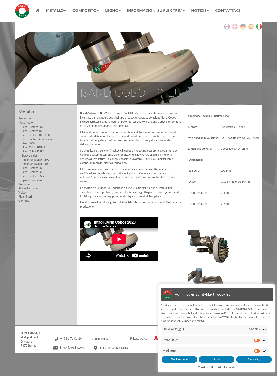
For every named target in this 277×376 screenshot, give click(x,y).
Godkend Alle (179, 359)
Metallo (55, 11)
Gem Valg (254, 359)
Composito (84, 11)
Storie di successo (29, 188)
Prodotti (23, 118)
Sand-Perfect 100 (33, 131)
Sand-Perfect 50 (32, 172)
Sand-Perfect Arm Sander (37, 139)
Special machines (32, 180)
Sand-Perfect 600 (33, 127)
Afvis (216, 359)
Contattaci (227, 11)
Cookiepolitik (205, 367)
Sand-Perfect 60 (32, 168)
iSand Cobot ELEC (33, 151)
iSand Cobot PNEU (33, 147)
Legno (111, 11)
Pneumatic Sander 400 (36, 163)
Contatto (23, 200)
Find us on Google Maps (113, 347)
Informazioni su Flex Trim (154, 11)
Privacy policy (138, 338)
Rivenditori (25, 196)
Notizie (198, 11)
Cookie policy (100, 338)
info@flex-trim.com (72, 347)
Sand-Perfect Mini (33, 176)
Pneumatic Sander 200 (36, 159)
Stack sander (29, 155)
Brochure (24, 184)
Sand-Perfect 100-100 (36, 135)
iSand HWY (28, 143)
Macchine (24, 122)
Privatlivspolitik (226, 367)
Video (22, 192)
